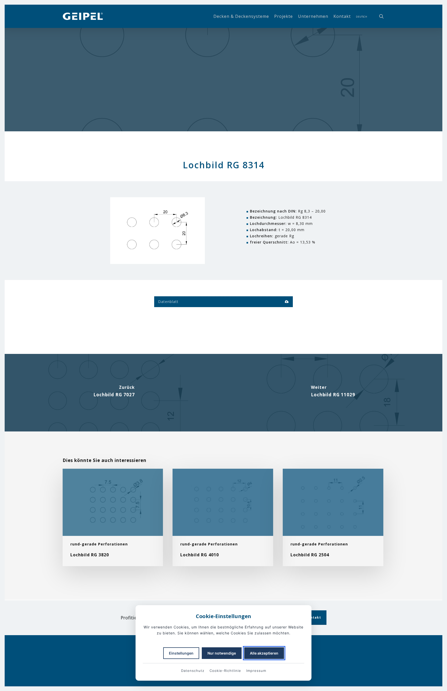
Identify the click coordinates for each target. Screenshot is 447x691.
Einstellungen (181, 653)
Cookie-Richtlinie (225, 671)
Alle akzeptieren (264, 653)
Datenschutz (192, 671)
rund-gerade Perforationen (223, 123)
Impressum (256, 671)
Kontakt (313, 617)
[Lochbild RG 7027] (114, 392)
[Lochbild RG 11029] (333, 392)
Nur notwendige (221, 653)
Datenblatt (168, 301)
